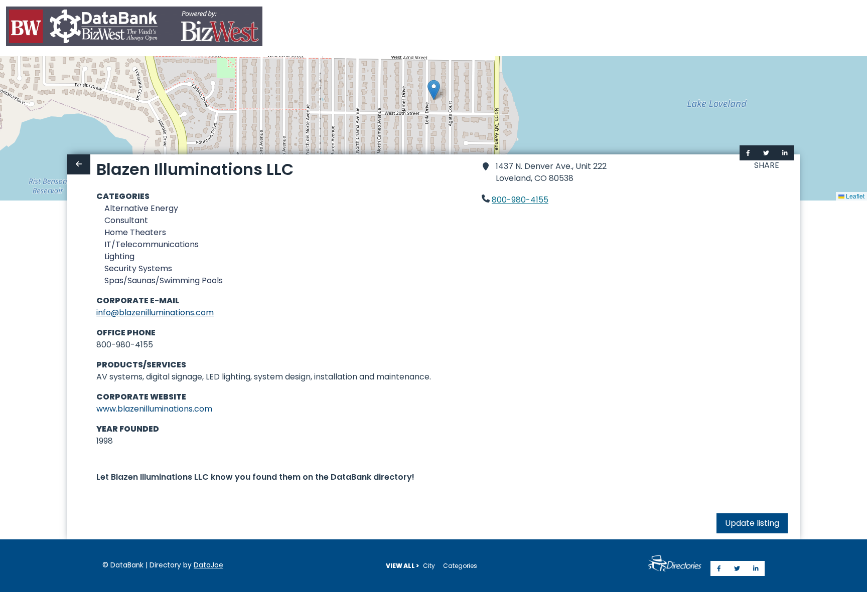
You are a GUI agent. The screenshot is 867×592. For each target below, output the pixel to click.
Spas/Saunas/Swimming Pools (163, 280)
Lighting (119, 256)
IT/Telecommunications (151, 244)
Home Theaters (135, 232)
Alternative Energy (141, 208)
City (429, 565)
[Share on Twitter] (766, 152)
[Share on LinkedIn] (785, 152)
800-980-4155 (520, 200)
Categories (460, 565)
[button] (433, 90)
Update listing (752, 523)
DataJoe (208, 565)
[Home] (134, 28)
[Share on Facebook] (748, 152)
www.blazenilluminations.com (154, 409)
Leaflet (854, 195)
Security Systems (138, 268)
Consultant (126, 220)
